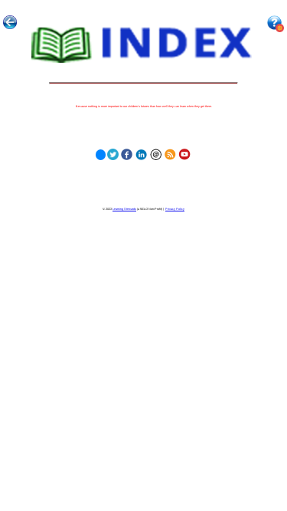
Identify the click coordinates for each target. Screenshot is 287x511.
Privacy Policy (174, 209)
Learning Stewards (124, 209)
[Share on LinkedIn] (141, 152)
